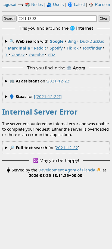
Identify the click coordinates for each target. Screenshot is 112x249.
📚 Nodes (34, 4)
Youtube (36, 54)
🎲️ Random (99, 4)
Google (56, 41)
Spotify (56, 48)
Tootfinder (92, 48)
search (9, 18)
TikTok (73, 48)
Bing (71, 41)
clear (104, 18)
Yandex (18, 54)
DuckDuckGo (92, 41)
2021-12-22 (58, 81)
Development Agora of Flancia (66, 170)
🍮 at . (67, 172)
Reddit (40, 48)
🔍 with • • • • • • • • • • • (54, 48)
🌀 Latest (76, 4)
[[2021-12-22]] (48, 96)
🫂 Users (55, 4)
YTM (51, 54)
